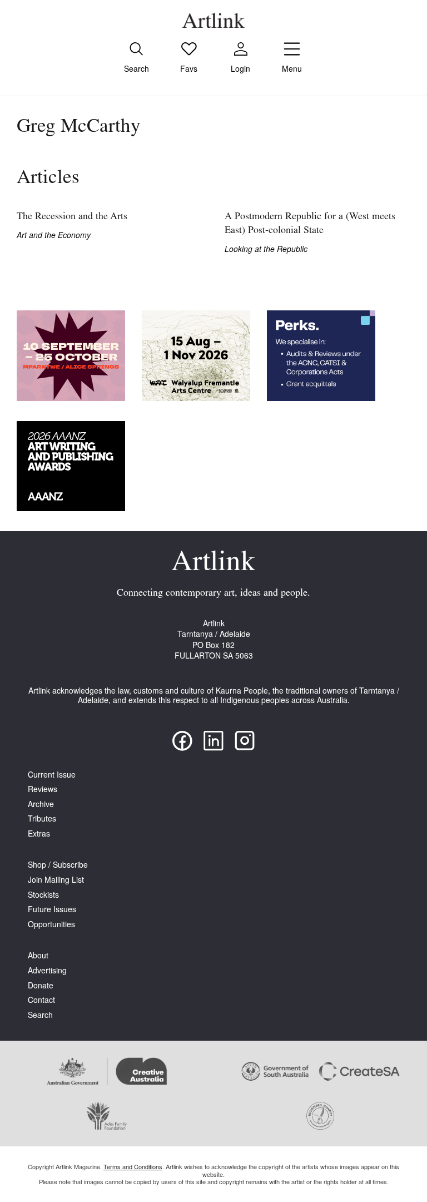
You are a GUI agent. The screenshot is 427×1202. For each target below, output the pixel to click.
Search (40, 1015)
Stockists (43, 894)
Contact (41, 1000)
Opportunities (51, 924)
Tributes (42, 818)
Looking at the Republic (266, 249)
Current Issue (52, 774)
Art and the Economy (54, 235)
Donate (40, 985)
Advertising (47, 970)
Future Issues (52, 909)
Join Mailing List (56, 879)
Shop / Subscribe (58, 864)
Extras (39, 833)
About (38, 955)
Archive (41, 804)
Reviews (42, 789)
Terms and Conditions (132, 1166)
